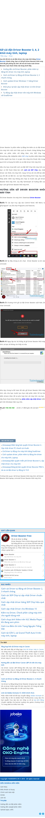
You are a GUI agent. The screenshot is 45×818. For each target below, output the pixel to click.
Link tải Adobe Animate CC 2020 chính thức (17, 693)
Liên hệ (3, 798)
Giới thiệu (3, 787)
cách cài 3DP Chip (31, 170)
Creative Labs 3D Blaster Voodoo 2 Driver (18, 570)
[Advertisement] (22, 23)
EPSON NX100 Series (11, 575)
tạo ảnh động (39, 700)
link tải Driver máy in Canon (33, 649)
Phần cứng (4, 56)
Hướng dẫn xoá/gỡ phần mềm (10, 807)
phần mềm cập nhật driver (31, 399)
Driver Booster (35, 198)
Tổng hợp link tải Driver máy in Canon (15, 646)
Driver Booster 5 (9, 560)
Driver (11, 56)
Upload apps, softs (6, 810)
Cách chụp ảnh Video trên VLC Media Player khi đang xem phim (21, 621)
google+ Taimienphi (43, 814)
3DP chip (25, 156)
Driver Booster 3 (9, 565)
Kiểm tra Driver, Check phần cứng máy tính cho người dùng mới (21, 614)
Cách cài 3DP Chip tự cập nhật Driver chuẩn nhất (21, 596)
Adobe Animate (36, 696)
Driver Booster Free (21, 535)
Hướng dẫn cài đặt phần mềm (10, 804)
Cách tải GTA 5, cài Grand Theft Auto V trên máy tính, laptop (21, 634)
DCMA (2, 795)
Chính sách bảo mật (7, 792)
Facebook (40, 814)
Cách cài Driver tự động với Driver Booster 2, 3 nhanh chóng (22, 590)
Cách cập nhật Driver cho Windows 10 (19, 608)
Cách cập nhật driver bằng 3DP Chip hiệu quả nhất (22, 603)
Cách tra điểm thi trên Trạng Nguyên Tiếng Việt (21, 627)
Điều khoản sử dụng (7, 790)
